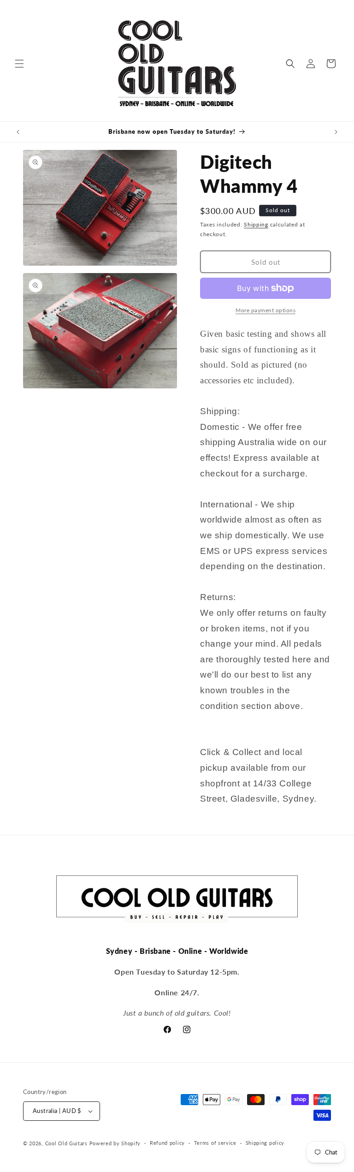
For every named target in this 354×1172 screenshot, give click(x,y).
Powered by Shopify (115, 1143)
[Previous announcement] (18, 132)
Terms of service (215, 1143)
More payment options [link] (265, 310)
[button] (19, 64)
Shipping (256, 224)
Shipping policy (265, 1143)
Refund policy (167, 1143)
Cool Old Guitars (66, 1143)
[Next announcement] (336, 132)
